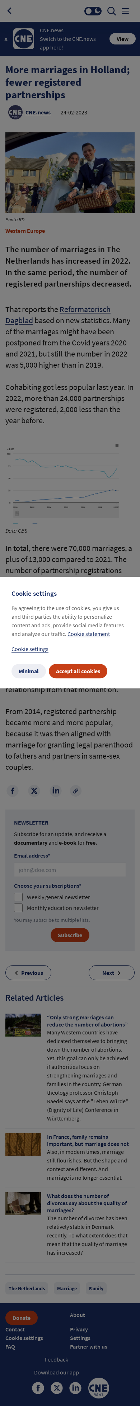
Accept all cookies (78, 671)
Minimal (29, 671)
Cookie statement (88, 634)
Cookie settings (29, 649)
